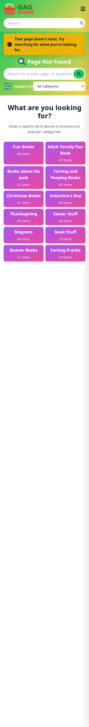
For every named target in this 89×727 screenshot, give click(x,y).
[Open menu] (83, 9)
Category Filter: (22, 86)
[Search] (82, 23)
